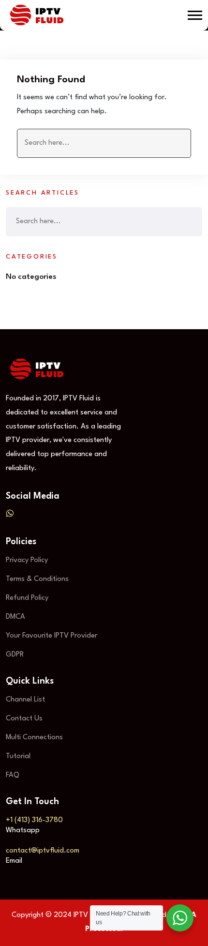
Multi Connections (34, 737)
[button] (195, 15)
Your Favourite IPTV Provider (51, 636)
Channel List (25, 699)
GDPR (15, 654)
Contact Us (24, 718)
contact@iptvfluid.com (42, 850)
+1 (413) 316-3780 (34, 820)
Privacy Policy (27, 560)
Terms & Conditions (37, 579)
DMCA (15, 617)
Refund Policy (27, 598)
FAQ (12, 775)
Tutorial (18, 756)
